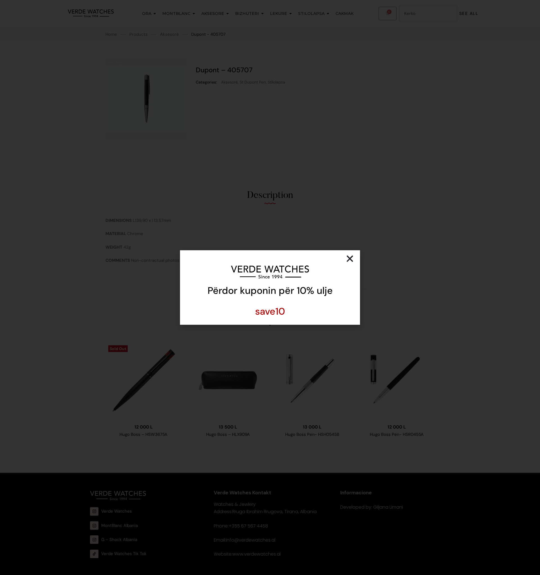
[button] (349, 258)
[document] (270, 287)
